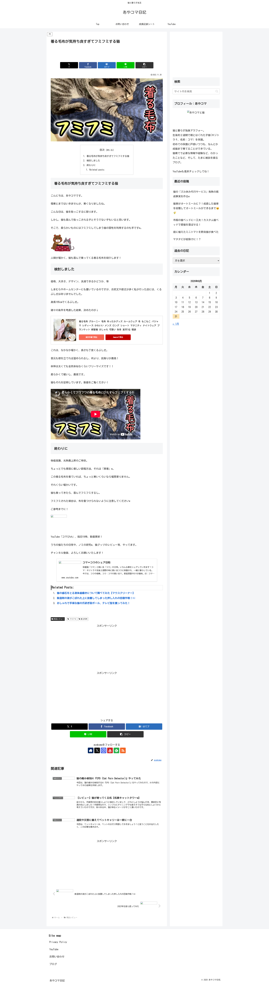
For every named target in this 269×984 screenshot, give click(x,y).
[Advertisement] (107, 52)
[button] (144, 65)
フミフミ (73, 619)
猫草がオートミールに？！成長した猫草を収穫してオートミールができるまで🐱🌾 (196, 208)
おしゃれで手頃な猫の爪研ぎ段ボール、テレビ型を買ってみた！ (93, 603)
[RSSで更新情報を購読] (123, 750)
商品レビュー (59, 619)
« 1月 (176, 324)
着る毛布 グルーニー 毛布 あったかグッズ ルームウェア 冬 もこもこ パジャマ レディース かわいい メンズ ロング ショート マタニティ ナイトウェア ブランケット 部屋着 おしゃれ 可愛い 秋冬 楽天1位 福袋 (119, 325)
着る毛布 (84, 619)
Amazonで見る (118, 337)
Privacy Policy (58, 942)
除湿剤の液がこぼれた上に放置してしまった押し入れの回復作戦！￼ (96, 598)
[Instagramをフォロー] (103, 750)
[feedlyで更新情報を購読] (116, 750)
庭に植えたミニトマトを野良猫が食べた (196, 232)
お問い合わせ (56, 956)
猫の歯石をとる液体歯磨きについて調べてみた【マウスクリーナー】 (96, 593)
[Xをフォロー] (97, 750)
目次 (102, 150)
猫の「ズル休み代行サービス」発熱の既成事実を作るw (196, 193)
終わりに (91, 165)
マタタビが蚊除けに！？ (187, 239)
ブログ (53, 964)
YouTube (53, 949)
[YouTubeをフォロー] (110, 750)
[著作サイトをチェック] (90, 750)
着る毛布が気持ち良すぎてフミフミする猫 (108, 156)
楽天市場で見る (91, 337)
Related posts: (97, 170)
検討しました (93, 160)
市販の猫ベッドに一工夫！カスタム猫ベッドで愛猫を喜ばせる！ (196, 222)
